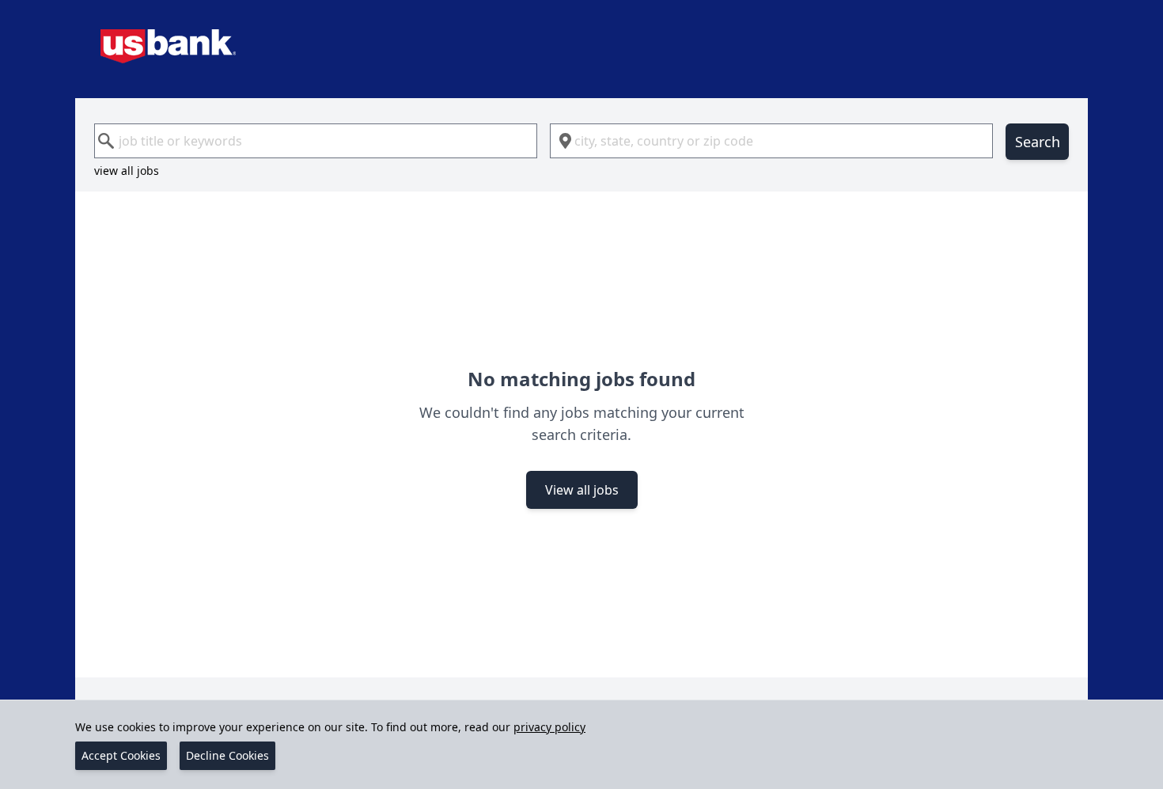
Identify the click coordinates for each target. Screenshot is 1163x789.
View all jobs (582, 490)
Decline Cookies (227, 755)
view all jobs (126, 170)
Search (1037, 141)
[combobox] (315, 140)
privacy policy (549, 726)
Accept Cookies (121, 755)
